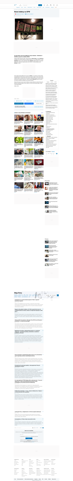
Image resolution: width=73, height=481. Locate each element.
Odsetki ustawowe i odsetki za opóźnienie (51, 137)
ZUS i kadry (15, 463)
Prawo (34, 7)
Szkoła (22, 470)
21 (53, 153)
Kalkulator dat (48, 127)
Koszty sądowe (48, 132)
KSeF (56, 7)
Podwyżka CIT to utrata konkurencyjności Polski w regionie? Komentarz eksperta (51, 84)
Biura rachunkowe (46, 459)
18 (48, 153)
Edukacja (52, 7)
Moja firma (19, 9)
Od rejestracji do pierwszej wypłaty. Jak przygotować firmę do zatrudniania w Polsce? (51, 94)
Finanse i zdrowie (38, 465)
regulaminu (29, 436)
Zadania (15, 471)
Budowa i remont (53, 463)
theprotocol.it (52, 474)
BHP (22, 464)
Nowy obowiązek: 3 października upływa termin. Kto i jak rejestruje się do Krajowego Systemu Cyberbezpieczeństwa (51, 92)
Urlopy (22, 463)
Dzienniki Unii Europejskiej (32, 472)
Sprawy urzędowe (31, 463)
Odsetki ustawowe (46, 473)
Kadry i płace (15, 473)
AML (44, 465)
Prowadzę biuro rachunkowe (47, 461)
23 (56, 153)
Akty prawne (30, 468)
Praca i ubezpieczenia (39, 462)
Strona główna (16, 9)
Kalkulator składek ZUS (49, 121)
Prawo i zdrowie (31, 466)
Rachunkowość (16, 461)
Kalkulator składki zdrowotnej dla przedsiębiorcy (50, 113)
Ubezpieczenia (23, 462)
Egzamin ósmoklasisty (24, 475)
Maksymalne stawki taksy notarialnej (51, 145)
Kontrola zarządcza (48, 133)
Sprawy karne (30, 461)
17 (46, 153)
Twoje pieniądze (39, 7)
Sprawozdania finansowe (47, 464)
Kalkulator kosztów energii (49, 119)
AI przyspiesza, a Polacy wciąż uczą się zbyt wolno (52, 103)
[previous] (32, 427)
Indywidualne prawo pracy (25, 460)
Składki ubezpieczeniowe (47, 471)
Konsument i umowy (31, 462)
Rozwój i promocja (16, 472)
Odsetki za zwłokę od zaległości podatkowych (50, 139)
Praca (29, 464)
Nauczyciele (23, 471)
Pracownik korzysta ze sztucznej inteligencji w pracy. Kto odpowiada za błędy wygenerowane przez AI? (51, 107)
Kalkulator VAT (38, 471)
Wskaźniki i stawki (46, 468)
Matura (22, 474)
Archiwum (52, 470)
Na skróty (52, 468)
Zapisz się (29, 438)
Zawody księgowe (16, 464)
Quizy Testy (47, 147)
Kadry (22, 7)
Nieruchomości (48, 7)
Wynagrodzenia (23, 461)
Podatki (15, 460)
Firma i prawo (47, 180)
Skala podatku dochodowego (47, 474)
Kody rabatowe (53, 471)
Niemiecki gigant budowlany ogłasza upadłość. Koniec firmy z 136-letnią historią (51, 105)
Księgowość (18, 7)
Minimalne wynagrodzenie (47, 470)
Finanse (25, 9)
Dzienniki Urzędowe (31, 471)
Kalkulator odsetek (38, 472)
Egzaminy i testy (24, 472)
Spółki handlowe (48, 131)
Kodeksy (30, 474)
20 (51, 153)
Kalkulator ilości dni (48, 126)
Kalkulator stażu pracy (39, 473)
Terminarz (49, 151)
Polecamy (46, 239)
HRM (22, 465)
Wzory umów (52, 472)
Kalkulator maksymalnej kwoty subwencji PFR (51, 124)
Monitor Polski (30, 470)
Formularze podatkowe (54, 473)
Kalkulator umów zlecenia (49, 117)
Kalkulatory (49, 111)
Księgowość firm (16, 459)
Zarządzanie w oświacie (24, 473)
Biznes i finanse (38, 460)
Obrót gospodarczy (16, 462)
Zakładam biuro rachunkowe (47, 460)
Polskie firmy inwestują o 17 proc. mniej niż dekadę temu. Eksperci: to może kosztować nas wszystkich (51, 99)
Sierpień (53, 151)
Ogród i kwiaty (53, 464)
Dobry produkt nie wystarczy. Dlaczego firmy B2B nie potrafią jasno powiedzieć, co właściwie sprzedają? (52, 88)
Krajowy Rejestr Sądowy (49, 134)
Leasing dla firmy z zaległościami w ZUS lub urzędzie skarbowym (52, 101)
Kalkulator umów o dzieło (49, 118)
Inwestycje (28, 9)
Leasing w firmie (38, 464)
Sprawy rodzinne (31, 460)
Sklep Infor (30, 465)
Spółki (37, 461)
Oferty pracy (52, 475)
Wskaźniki (49, 136)
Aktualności (31, 9)
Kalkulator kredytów (48, 120)
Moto (43, 7)
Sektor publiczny (30, 7)
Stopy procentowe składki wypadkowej (51, 140)
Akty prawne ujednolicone (32, 473)
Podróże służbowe (46, 472)
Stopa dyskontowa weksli (49, 146)
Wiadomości (52, 460)
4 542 (41, 427)
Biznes (25, 7)
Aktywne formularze (50, 129)
